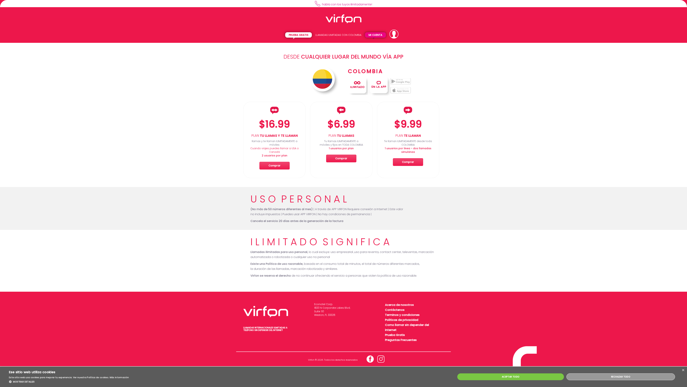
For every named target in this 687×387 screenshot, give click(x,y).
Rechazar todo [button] (620, 376)
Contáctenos (395, 310)
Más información (119, 377)
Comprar (275, 165)
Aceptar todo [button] (511, 376)
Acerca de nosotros (399, 305)
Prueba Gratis (298, 35)
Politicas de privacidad (401, 320)
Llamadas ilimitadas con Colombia (338, 35)
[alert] (343, 377)
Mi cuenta (375, 35)
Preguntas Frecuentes (401, 340)
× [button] (683, 370)
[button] (69, 381)
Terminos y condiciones (402, 315)
